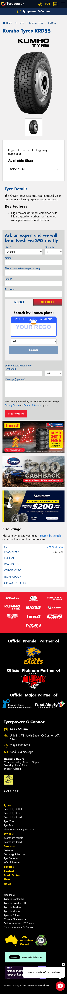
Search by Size (12, 813)
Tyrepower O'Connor (36, 11)
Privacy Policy (12, 405)
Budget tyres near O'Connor (19, 923)
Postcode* (10, 289)
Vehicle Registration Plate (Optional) (18, 367)
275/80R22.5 (55, 547)
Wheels (9, 833)
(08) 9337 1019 (20, 745)
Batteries (8, 850)
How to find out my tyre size (19, 829)
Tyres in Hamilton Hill (15, 903)
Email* (8, 279)
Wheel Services (12, 862)
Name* (9, 258)
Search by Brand (13, 817)
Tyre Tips (8, 825)
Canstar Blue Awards (15, 919)
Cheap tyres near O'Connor (19, 927)
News (7, 883)
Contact (9, 871)
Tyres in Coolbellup (14, 899)
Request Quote (16, 413)
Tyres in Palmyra (12, 915)
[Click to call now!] (40, 4)
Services (9, 846)
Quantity (49, 247)
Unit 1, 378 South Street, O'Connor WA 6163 (35, 737)
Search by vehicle (50, 536)
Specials (9, 866)
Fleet (7, 879)
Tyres (7, 805)
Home (8, 23)
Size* (8, 247)
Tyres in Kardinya (13, 907)
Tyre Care (9, 821)
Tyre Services (11, 858)
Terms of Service (32, 405)
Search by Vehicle (13, 809)
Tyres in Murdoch (13, 911)
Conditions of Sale (41, 985)
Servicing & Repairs (14, 854)
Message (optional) (15, 379)
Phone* (22, 268)
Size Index (9, 894)
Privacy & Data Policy (22, 985)
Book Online (12, 875)
